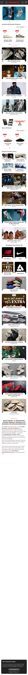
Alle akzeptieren (14, 669)
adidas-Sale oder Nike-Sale (13, 441)
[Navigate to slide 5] (17, 21)
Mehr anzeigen (20, 27)
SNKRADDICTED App (7, 452)
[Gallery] (14, 14)
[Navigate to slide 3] (13, 21)
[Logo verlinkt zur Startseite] (14, 2)
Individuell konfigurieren (14, 672)
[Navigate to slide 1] (9, 21)
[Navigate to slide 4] (15, 21)
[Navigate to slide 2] (11, 21)
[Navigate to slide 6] (18, 21)
